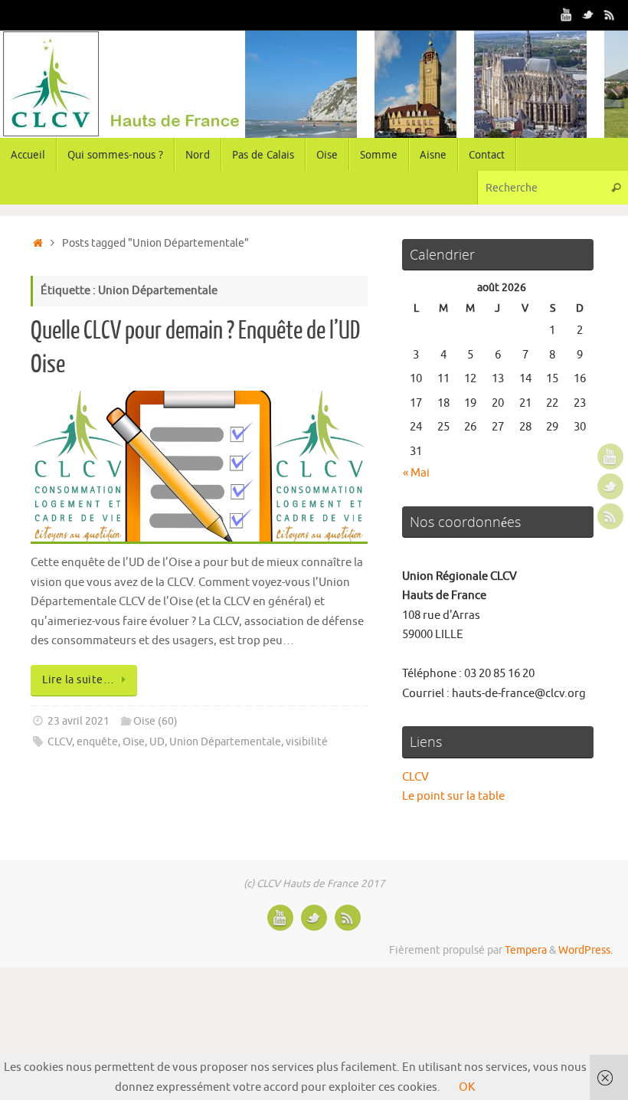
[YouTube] (566, 14)
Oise (134, 741)
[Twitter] (588, 14)
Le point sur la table (453, 796)
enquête (97, 741)
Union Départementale (225, 741)
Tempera (526, 950)
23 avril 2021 (78, 721)
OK (467, 1087)
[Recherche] (615, 187)
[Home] (38, 243)
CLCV (59, 741)
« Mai (416, 473)
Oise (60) (155, 721)
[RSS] (609, 14)
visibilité (307, 741)
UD (157, 741)
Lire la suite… (78, 679)
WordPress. (585, 950)
